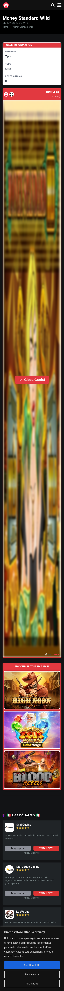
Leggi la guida (17, 848)
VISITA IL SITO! (46, 848)
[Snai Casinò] (9, 830)
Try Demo (32, 690)
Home (5, 27)
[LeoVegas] (9, 917)
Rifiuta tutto (32, 983)
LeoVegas (22, 911)
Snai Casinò (23, 824)
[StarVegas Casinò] (9, 872)
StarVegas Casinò (27, 866)
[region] (32, 958)
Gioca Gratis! (34, 380)
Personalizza (32, 974)
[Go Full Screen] (11, 94)
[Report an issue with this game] (6, 94)
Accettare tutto (32, 965)
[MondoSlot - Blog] (6, 5)
